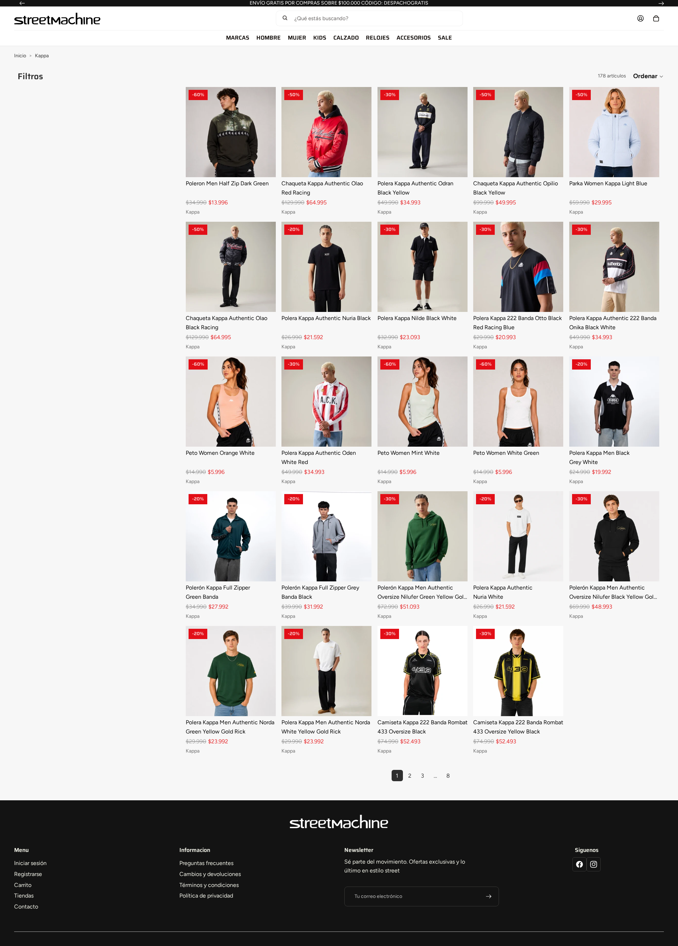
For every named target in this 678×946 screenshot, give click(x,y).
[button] (369, 18)
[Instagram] (593, 864)
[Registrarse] (488, 896)
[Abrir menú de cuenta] (640, 18)
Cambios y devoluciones (210, 874)
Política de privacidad (206, 895)
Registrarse (28, 874)
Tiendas (24, 895)
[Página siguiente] (460, 775)
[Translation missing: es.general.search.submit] (285, 18)
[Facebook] (579, 864)
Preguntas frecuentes (206, 863)
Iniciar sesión (30, 863)
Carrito (22, 885)
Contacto (26, 906)
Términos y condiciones (209, 885)
